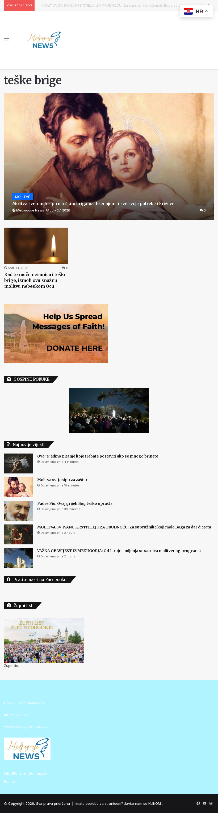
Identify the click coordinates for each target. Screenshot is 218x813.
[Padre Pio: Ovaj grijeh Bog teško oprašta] (18, 511)
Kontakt (10, 782)
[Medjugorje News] (44, 40)
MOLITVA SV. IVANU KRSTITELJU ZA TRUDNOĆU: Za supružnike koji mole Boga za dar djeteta (114, 5)
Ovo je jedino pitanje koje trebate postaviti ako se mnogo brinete (97, 456)
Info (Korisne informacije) (25, 773)
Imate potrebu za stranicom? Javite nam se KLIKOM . (119, 803)
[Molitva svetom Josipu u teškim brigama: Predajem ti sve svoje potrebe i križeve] (109, 156)
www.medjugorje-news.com (27, 726)
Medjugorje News (30, 210)
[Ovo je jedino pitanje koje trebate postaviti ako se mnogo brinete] (18, 463)
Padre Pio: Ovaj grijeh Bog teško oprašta (74, 503)
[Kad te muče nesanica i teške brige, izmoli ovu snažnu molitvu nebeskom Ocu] (36, 246)
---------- (172, 803)
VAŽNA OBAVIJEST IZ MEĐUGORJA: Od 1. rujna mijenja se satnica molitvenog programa (119, 550)
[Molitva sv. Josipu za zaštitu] (18, 487)
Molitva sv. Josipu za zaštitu (63, 479)
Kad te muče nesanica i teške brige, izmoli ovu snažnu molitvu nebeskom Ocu (35, 280)
